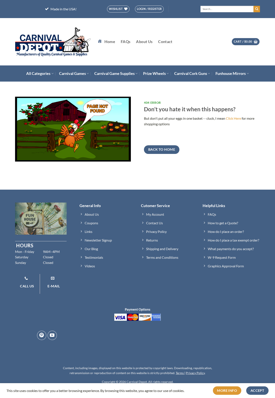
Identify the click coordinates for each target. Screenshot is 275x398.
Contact (165, 41)
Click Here (233, 118)
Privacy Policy (195, 373)
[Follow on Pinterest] (41, 335)
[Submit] (257, 9)
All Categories (38, 73)
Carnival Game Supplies (114, 73)
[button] (246, 41)
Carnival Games (72, 73)
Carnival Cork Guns (190, 73)
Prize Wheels (154, 73)
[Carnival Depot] (53, 41)
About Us (144, 41)
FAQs (125, 41)
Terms (180, 373)
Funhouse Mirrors (230, 73)
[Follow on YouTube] (52, 335)
